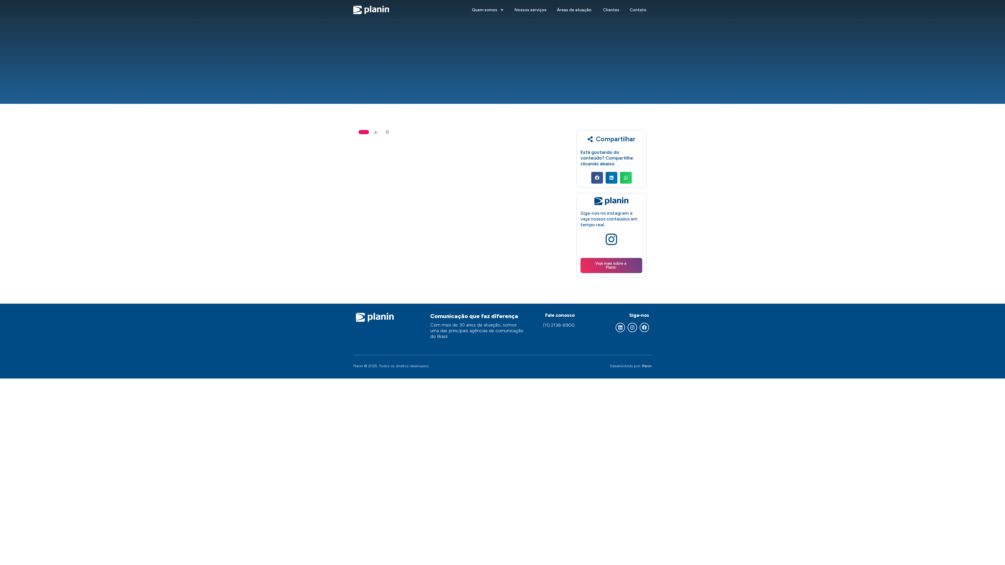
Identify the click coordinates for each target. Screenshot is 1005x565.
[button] (597, 178)
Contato (638, 9)
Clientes (611, 9)
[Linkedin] (620, 327)
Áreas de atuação (575, 9)
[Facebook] (644, 327)
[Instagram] (632, 327)
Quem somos (484, 9)
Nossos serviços (530, 9)
